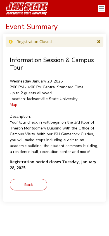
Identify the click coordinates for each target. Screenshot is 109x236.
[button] (98, 41)
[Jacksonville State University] (25, 8)
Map (13, 104)
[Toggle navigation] (101, 8)
